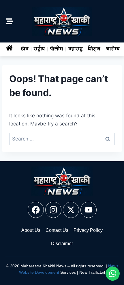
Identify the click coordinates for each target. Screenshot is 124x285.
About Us (30, 230)
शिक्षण (94, 49)
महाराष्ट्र (75, 49)
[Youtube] (88, 210)
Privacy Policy (88, 230)
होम (25, 49)
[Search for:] (62, 139)
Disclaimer (62, 243)
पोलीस (56, 49)
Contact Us (57, 230)
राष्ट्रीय (39, 49)
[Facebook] (36, 210)
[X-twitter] (71, 210)
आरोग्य (112, 49)
